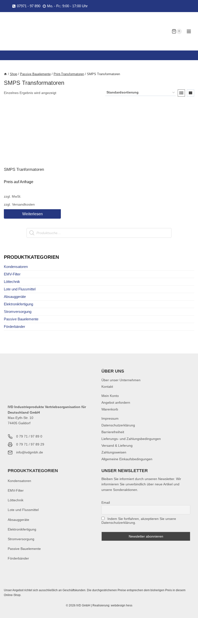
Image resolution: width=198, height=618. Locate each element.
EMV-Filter (12, 274)
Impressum (110, 418)
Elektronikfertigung (18, 304)
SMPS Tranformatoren (24, 169)
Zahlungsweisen (113, 452)
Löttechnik (12, 282)
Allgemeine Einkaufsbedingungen (126, 459)
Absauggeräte (15, 297)
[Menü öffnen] (188, 31)
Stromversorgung (17, 311)
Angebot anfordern (115, 402)
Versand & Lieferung (117, 445)
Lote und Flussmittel (19, 289)
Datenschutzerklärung (118, 425)
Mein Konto (110, 396)
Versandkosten (23, 204)
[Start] (5, 74)
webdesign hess (121, 605)
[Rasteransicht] (181, 93)
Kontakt (107, 386)
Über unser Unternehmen (121, 380)
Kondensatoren (16, 267)
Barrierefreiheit (112, 432)
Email (105, 502)
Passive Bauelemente (21, 319)
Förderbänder (14, 326)
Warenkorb (109, 409)
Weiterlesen (32, 214)
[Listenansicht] (190, 93)
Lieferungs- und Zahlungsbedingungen (131, 439)
